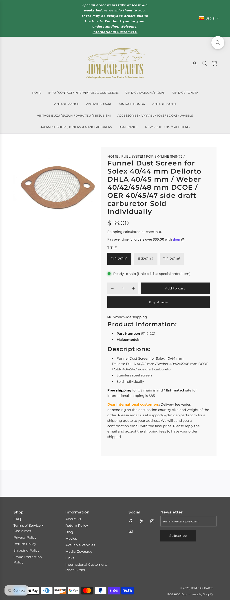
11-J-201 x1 (119, 259)
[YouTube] (131, 531)
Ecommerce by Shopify (197, 594)
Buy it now (158, 302)
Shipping (114, 232)
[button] (217, 42)
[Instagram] (152, 521)
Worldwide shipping (130, 317)
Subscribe (178, 536)
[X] (141, 521)
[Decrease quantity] (112, 288)
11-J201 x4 (145, 259)
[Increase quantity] (133, 288)
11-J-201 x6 (171, 259)
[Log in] (194, 63)
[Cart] (214, 63)
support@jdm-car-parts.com (173, 415)
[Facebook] (131, 521)
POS (170, 594)
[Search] (204, 63)
